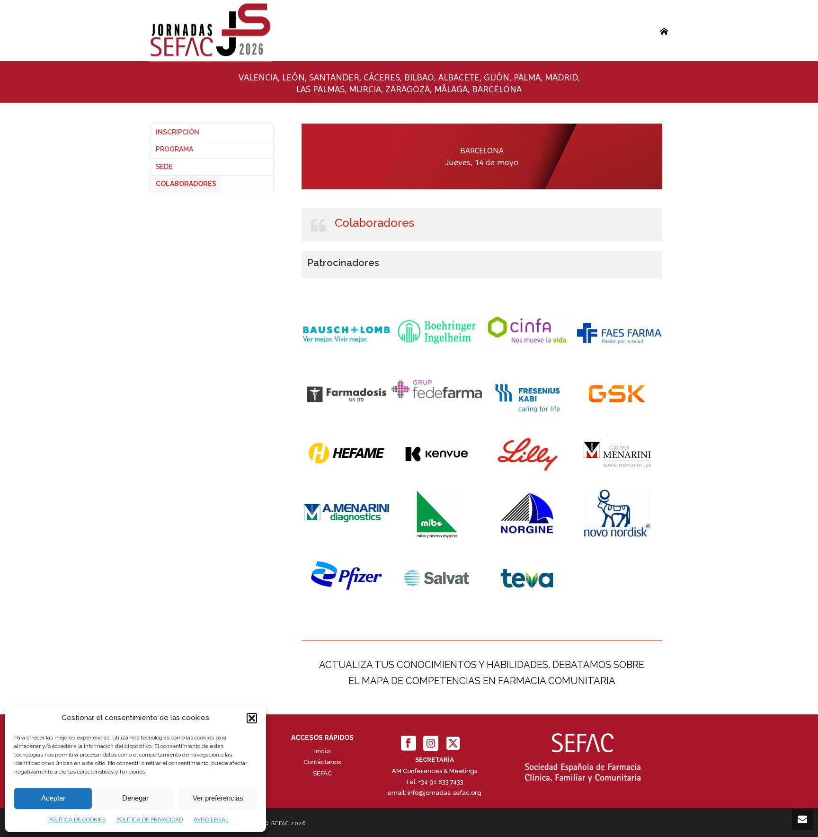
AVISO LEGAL (211, 819)
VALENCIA (258, 77)
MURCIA (365, 89)
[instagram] (430, 744)
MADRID (561, 77)
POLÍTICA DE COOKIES (77, 819)
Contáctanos (322, 762)
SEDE (164, 166)
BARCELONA (497, 89)
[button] (252, 718)
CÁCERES (382, 77)
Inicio (322, 751)
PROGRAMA (174, 149)
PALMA (527, 77)
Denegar (135, 798)
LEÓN (293, 77)
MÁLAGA (451, 89)
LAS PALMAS (320, 89)
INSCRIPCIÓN (177, 132)
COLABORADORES (186, 183)
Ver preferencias (218, 798)
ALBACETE (459, 77)
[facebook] (408, 744)
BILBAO (419, 77)
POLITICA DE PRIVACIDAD (149, 819)
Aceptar (53, 798)
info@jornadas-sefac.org (444, 792)
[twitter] (453, 744)
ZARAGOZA (407, 89)
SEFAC (322, 773)
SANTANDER (334, 77)
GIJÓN (496, 77)
